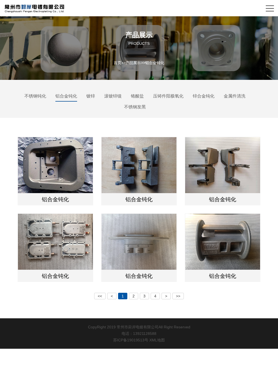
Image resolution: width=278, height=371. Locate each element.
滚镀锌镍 (113, 96)
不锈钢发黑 (135, 107)
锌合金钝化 (203, 96)
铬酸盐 (137, 96)
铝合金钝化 (154, 62)
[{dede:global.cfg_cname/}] (34, 8)
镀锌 (90, 96)
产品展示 (133, 62)
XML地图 (157, 340)
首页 (117, 62)
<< (100, 296)
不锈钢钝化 (35, 96)
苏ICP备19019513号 (130, 340)
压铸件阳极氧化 (168, 96)
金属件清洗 (234, 96)
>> (178, 296)
